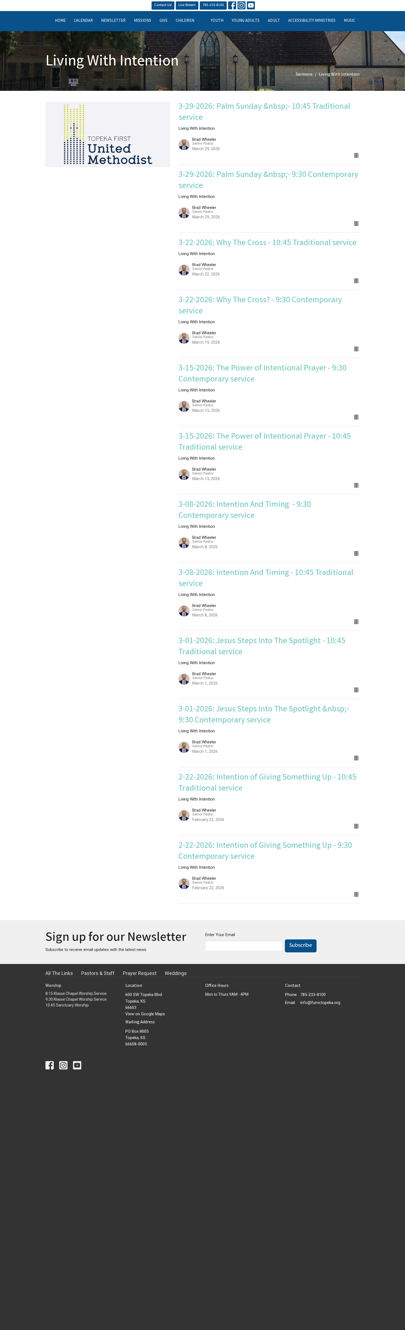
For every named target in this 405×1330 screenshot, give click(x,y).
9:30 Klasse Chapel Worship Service (76, 999)
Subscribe (300, 946)
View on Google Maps (145, 1013)
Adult (274, 21)
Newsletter (113, 21)
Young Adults (246, 21)
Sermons (304, 74)
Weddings (176, 973)
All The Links (59, 973)
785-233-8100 (213, 5)
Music (349, 21)
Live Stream (187, 5)
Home (60, 21)
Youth (217, 21)
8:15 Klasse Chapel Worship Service (76, 993)
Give (164, 21)
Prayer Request (139, 973)
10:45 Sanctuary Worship (67, 1005)
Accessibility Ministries (312, 21)
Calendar (83, 21)
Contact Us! (163, 5)
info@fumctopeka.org (320, 1002)
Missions (142, 21)
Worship (53, 986)
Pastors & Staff (98, 973)
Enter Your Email (220, 934)
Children (185, 21)
